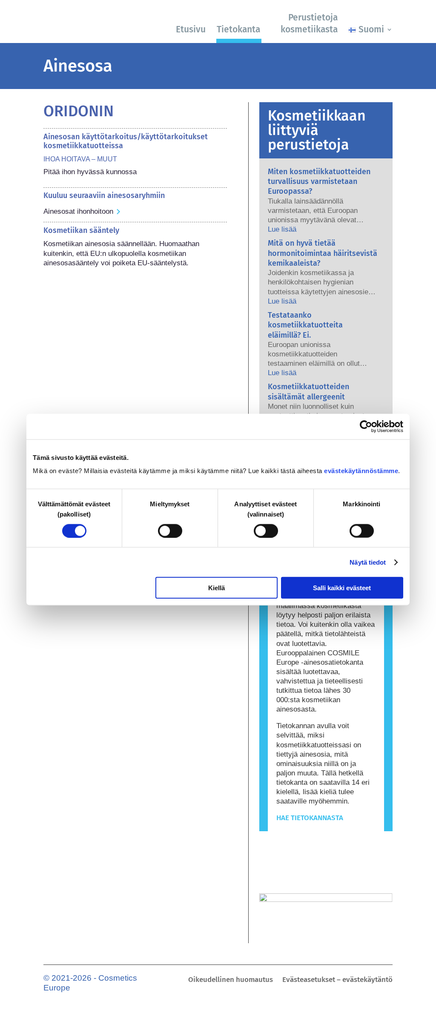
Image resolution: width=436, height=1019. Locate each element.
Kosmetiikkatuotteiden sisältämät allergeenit (308, 391)
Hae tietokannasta (309, 817)
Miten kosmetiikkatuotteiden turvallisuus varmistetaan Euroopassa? (319, 181)
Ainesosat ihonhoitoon (78, 211)
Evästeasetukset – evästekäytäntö (337, 980)
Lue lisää (282, 229)
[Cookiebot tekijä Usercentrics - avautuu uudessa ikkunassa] (366, 426)
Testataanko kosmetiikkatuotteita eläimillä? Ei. (305, 325)
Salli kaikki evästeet (342, 587)
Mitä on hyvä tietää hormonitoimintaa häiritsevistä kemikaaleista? (322, 253)
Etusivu (191, 29)
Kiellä (216, 587)
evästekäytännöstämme (361, 470)
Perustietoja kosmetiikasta (309, 23)
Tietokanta (238, 29)
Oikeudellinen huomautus (230, 980)
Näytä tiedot (368, 561)
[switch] (170, 530)
